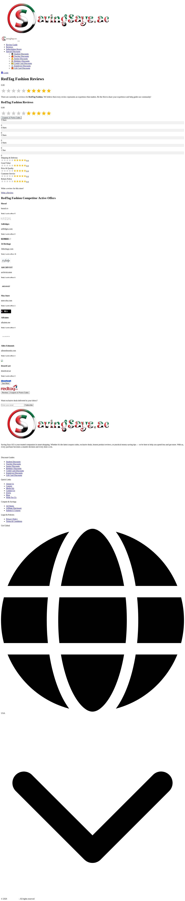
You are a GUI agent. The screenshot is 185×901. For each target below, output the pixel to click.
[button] (92, 713)
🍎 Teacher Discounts (20, 56)
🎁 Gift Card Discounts (20, 68)
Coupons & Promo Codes (11, 118)
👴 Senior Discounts (19, 59)
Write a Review (7, 193)
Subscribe (29, 405)
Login (6, 73)
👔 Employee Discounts (21, 66)
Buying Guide (11, 45)
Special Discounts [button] (13, 51)
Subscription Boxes (14, 49)
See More (5, 383)
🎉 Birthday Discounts (20, 61)
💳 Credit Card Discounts (21, 63)
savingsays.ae (13, 899)
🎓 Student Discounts (20, 54)
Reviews (9, 47)
